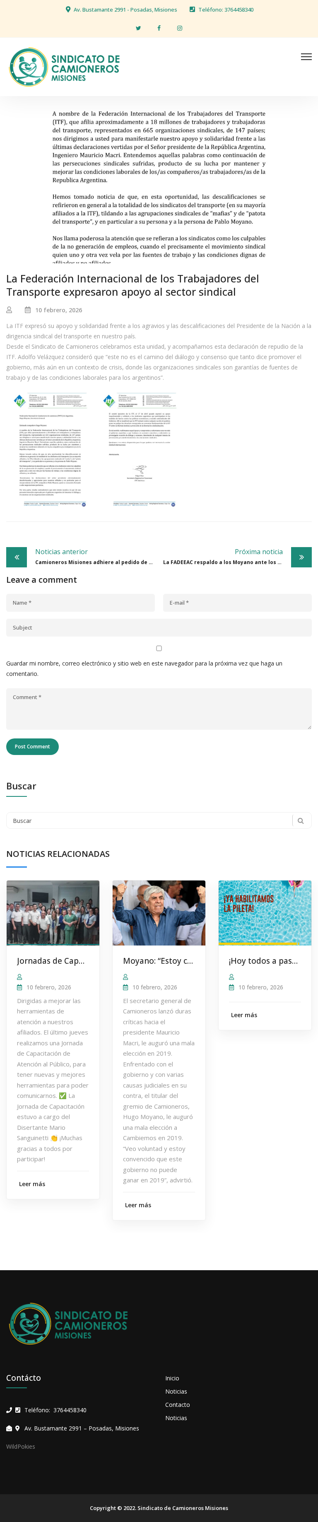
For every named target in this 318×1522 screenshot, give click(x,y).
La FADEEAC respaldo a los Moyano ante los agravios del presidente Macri (237, 556)
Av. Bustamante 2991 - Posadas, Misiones (125, 9)
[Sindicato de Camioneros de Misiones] (64, 66)
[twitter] (138, 28)
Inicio (172, 1378)
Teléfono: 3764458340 (225, 9)
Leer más (32, 1184)
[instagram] (179, 28)
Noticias (176, 1391)
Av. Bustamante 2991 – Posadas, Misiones (81, 1428)
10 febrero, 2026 (58, 310)
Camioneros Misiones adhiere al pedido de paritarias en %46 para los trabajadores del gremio (97, 556)
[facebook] (159, 28)
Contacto (177, 1405)
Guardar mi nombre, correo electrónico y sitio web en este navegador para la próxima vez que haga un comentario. (144, 668)
